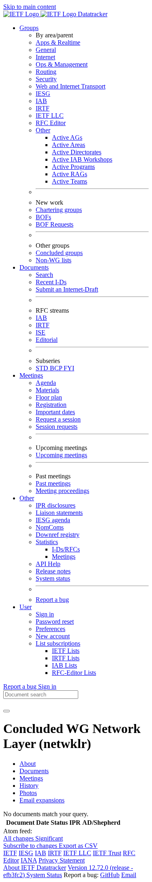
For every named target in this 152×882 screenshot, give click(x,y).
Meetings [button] (31, 375)
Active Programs (73, 166)
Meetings (63, 556)
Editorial (47, 339)
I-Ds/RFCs (66, 549)
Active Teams (69, 181)
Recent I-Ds (51, 282)
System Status (44, 874)
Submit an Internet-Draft (67, 289)
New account (53, 636)
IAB (41, 100)
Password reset (55, 621)
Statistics (47, 541)
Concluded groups (59, 252)
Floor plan (49, 397)
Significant (49, 838)
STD (43, 368)
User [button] (25, 606)
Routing (46, 71)
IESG (43, 93)
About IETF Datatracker (34, 867)
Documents (34, 770)
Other (43, 130)
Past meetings (53, 483)
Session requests (56, 426)
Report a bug (52, 599)
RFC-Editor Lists (74, 672)
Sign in (45, 614)
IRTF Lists (65, 658)
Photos (28, 792)
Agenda (46, 382)
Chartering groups (59, 209)
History (29, 785)
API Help (48, 563)
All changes (19, 838)
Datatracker (91, 14)
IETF (10, 853)
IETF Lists (65, 650)
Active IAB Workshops (82, 159)
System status (53, 578)
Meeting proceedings (62, 490)
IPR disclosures (55, 505)
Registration (51, 404)
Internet (45, 57)
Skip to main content (29, 6)
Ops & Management (62, 64)
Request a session (58, 419)
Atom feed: (17, 831)
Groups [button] (29, 27)
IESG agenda (53, 520)
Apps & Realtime (58, 42)
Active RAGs (69, 174)
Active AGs (67, 137)
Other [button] (26, 498)
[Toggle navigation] (6, 711)
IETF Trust (107, 853)
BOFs (43, 217)
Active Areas (68, 144)
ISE (40, 332)
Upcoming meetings (61, 455)
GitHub (110, 874)
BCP (57, 368)
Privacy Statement (62, 860)
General (46, 49)
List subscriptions (58, 643)
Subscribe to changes (31, 845)
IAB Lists (64, 665)
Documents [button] (34, 267)
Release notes (53, 571)
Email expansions (41, 800)
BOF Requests (54, 224)
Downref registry (57, 534)
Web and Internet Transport (70, 86)
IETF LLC (50, 115)
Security (46, 79)
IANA (29, 860)
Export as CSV (78, 845)
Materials (47, 390)
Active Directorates (76, 152)
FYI (69, 368)
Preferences (50, 628)
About (27, 763)
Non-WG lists (53, 260)
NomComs (50, 527)
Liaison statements (59, 512)
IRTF (42, 108)
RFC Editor (51, 122)
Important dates (55, 412)
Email (128, 874)
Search (44, 274)
